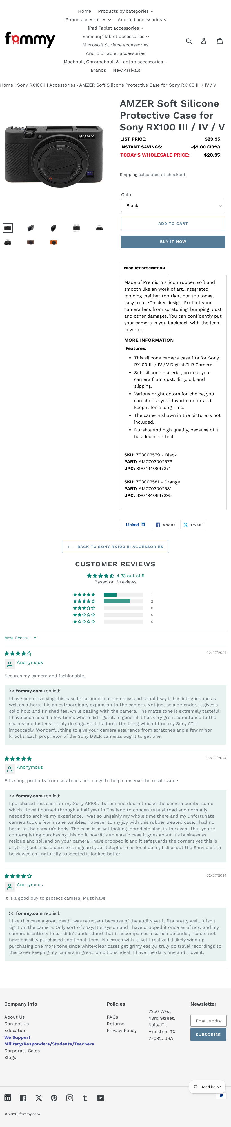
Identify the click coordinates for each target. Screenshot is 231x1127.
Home (6, 85)
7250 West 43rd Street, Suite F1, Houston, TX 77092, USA (162, 1025)
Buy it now (173, 241)
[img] (18, 653)
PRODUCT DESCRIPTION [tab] (144, 268)
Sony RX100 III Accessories (46, 85)
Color (127, 194)
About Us (14, 1017)
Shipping (128, 174)
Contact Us (16, 1023)
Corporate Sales (22, 1050)
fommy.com (29, 1114)
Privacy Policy (122, 1030)
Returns (115, 1023)
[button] (84, 595)
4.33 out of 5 (130, 575)
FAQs (112, 1017)
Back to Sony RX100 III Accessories (119, 546)
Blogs (10, 1057)
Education (15, 1030)
